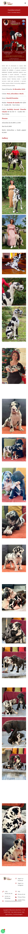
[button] (3, 931)
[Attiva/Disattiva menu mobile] (25, 3)
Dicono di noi (21, 894)
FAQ (19, 891)
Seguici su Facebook (20, 879)
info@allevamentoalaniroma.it (9, 901)
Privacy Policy (21, 897)
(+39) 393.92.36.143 (8, 892)
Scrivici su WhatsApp (7, 897)
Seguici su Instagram (20, 884)
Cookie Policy (21, 900)
